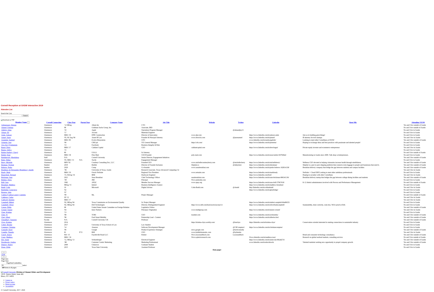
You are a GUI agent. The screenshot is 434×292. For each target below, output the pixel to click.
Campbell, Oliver (7, 205)
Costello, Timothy (7, 232)
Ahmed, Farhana (7, 127)
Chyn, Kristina (6, 222)
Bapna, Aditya (6, 150)
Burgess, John (6, 192)
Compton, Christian (8, 227)
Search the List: (6, 113)
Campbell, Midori (7, 202)
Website (212, 122)
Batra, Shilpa (6, 160)
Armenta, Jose (6, 142)
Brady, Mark (5, 172)
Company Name (116, 122)
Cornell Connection (53, 122)
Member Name (21, 122)
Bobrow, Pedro (6, 167)
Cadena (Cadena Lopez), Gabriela (13, 195)
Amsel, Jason (6, 137)
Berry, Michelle (6, 162)
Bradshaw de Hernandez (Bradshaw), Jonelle (17, 170)
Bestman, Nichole (7, 165)
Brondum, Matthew (8, 185)
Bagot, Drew (6, 147)
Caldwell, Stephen (7, 200)
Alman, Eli (5, 132)
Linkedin (275, 122)
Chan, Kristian (6, 212)
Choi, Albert (5, 217)
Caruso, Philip (6, 207)
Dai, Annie (5, 240)
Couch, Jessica (6, 235)
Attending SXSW (418, 122)
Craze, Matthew (7, 237)
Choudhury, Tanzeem (9, 220)
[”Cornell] (217, 97)
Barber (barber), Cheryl (9, 152)
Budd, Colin (5, 187)
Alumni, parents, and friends (11, 101)
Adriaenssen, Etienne (8, 125)
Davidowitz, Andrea (8, 242)
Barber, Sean (5, 155)
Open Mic (353, 122)
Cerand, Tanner (6, 210)
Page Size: (5, 261)
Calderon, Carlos (7, 197)
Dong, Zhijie (5, 247)
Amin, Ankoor (6, 135)
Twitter (241, 122)
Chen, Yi (4, 215)
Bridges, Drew (6, 180)
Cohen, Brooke (6, 225)
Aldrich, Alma (6, 130)
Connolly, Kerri (6, 230)
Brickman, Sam (6, 177)
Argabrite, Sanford (8, 140)
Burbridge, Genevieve (9, 190)
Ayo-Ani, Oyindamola (9, 145)
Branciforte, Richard (8, 175)
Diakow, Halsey (7, 245)
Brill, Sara (4, 182)
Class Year (71, 122)
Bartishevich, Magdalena (10, 157)
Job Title (166, 122)
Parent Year (85, 122)
